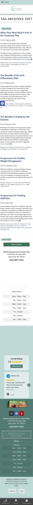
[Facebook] (16, 413)
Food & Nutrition (14, 62)
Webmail (12, 491)
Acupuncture (9, 182)
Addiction (16, 224)
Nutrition (22, 62)
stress (22, 227)
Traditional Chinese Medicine (23, 104)
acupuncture (18, 184)
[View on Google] (8, 376)
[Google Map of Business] (16, 273)
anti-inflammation (12, 105)
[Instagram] (11, 413)
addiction (24, 225)
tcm (27, 64)
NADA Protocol (11, 227)
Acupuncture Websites (13, 479)
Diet (7, 62)
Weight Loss (3, 184)
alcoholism (3, 227)
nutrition (20, 105)
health (23, 64)
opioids (18, 227)
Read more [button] (10, 390)
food (19, 64)
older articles (6, 28)
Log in (21, 491)
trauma (30, 227)
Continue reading (26, 59)
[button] (2, 103)
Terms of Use (19, 483)
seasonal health (11, 149)
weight (28, 184)
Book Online (16, 244)
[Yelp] (21, 413)
